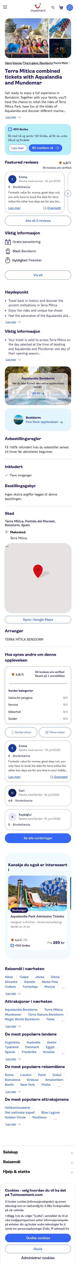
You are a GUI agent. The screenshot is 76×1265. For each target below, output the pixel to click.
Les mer (11, 117)
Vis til (36, 393)
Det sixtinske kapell (20, 1112)
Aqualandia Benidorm (38, 378)
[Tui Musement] (38, 7)
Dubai (56, 1075)
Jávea (39, 977)
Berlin (9, 1085)
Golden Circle (15, 1117)
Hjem (8, 63)
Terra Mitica (53, 1010)
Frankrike (29, 1052)
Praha (46, 1085)
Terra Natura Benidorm (45, 1014)
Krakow (33, 1080)
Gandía (29, 982)
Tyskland (11, 1047)
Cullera (10, 987)
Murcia (49, 987)
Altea (9, 977)
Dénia (55, 977)
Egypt (50, 1047)
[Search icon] (53, 7)
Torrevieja (30, 987)
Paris (42, 1075)
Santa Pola (50, 982)
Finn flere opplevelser (42, 422)
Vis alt (38, 275)
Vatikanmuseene (17, 1108)
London (25, 1075)
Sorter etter (23, 732)
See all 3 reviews (38, 221)
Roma (9, 1075)
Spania (17, 63)
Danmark (32, 1047)
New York (27, 1085)
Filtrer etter (57, 732)
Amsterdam (54, 1080)
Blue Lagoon (50, 1112)
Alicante (11, 982)
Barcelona (12, 1080)
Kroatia (49, 1052)
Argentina (12, 1042)
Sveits (51, 1042)
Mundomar (13, 1014)
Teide (50, 1019)
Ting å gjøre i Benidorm (37, 63)
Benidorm (33, 417)
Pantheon (39, 1117)
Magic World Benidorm (22, 1019)
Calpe (24, 977)
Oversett (54, 208)
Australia (33, 1042)
